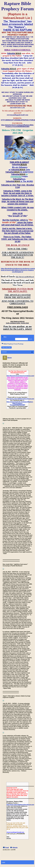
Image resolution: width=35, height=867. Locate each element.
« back (3, 862)
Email (7, 847)
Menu (5, 336)
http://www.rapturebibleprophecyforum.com (20, 398)
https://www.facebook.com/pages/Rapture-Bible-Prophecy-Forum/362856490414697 (20, 403)
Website (15, 847)
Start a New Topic (6, 347)
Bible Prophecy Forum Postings (13, 344)
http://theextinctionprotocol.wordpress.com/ (20, 375)
